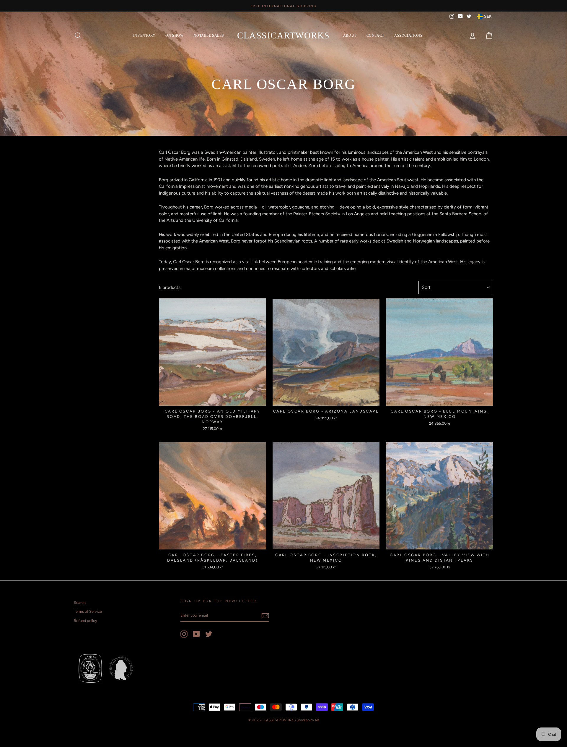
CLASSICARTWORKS (283, 35)
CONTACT (375, 35)
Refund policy (85, 620)
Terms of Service (88, 611)
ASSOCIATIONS (408, 35)
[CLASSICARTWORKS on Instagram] (184, 634)
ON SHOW (174, 35)
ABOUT (349, 35)
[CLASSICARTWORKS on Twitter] (208, 634)
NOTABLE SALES (208, 35)
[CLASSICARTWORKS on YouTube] (196, 634)
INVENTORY (144, 35)
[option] (283, 6)
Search (80, 602)
